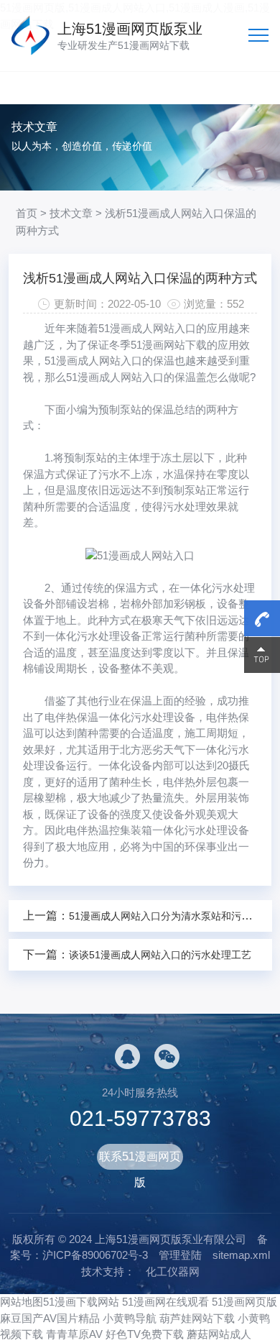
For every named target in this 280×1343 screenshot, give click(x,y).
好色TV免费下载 (145, 1334)
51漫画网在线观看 (165, 1302)
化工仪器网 (173, 1271)
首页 (26, 213)
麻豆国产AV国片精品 (50, 1318)
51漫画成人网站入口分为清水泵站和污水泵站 (170, 916)
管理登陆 (180, 1255)
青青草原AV (74, 1334)
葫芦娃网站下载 (197, 1318)
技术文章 (71, 213)
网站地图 (21, 1302)
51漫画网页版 (244, 1302)
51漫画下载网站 (81, 1302)
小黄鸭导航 (130, 1318)
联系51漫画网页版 (140, 1160)
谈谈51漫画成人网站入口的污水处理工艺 (160, 955)
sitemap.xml (241, 1255)
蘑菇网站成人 (219, 1334)
